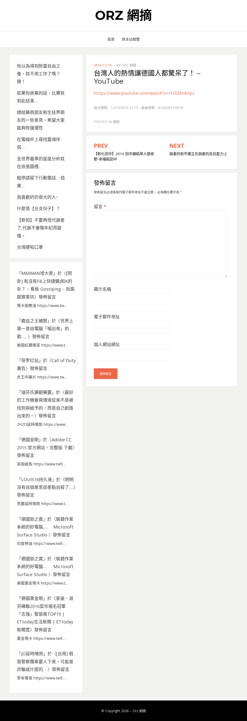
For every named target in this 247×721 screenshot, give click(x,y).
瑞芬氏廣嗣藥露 (36, 392)
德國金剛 (30, 440)
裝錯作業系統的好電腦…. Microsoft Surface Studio (45, 527)
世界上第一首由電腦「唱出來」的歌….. (45, 328)
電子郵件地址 (107, 317)
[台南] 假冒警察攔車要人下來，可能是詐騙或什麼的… (45, 661)
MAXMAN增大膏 (37, 273)
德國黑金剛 (32, 598)
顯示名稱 (102, 289)
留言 (100, 206)
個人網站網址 (107, 344)
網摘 (116, 121)
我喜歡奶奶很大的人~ (37, 197)
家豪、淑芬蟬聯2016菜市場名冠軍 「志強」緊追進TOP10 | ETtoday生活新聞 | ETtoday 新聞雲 (45, 614)
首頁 (111, 39)
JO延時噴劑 (32, 654)
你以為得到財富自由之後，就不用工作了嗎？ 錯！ (38, 74)
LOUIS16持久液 (36, 479)
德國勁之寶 (32, 519)
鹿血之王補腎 (34, 321)
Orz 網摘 (123, 15)
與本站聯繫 (131, 39)
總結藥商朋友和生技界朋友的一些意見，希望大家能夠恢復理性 (41, 120)
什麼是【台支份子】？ (38, 208)
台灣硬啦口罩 (30, 247)
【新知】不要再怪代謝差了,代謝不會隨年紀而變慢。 (41, 228)
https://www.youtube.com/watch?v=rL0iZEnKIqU (144, 93)
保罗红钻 (30, 360)
